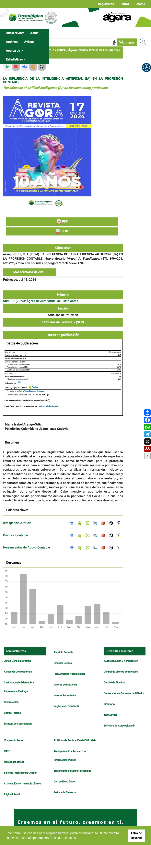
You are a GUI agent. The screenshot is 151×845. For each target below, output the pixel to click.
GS (19, 382)
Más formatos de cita (28, 272)
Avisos (29, 41)
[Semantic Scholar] (120, 523)
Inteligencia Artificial (17, 523)
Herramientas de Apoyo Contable (26, 547)
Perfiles (35, 387)
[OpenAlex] (112, 523)
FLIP (64, 231)
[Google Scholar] (73, 523)
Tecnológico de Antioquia (34, 391)
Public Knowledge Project (48, 406)
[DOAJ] (104, 523)
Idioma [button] (140, 4)
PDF (64, 221)
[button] (146, 67)
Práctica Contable (15, 535)
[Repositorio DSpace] (88, 523)
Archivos (12, 41)
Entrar (125, 4)
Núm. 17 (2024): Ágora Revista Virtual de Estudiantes (82, 50)
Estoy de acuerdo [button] (136, 835)
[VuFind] (81, 523)
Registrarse (106, 4)
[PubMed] (96, 523)
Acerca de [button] (13, 50)
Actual (34, 33)
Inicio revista (15, 33)
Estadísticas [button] (15, 59)
